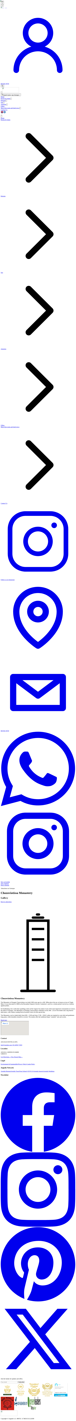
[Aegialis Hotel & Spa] (9, 1415)
